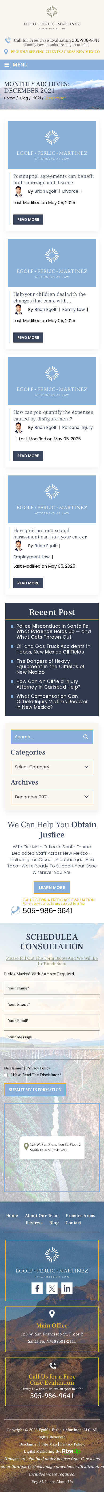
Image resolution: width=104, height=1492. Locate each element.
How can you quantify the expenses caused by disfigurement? (53, 415)
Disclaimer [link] (28, 1444)
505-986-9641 (85, 40)
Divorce (70, 191)
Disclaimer (13, 1068)
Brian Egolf (45, 191)
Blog (54, 1222)
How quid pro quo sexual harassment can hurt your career (50, 533)
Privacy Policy (38, 1068)
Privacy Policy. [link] (72, 1444)
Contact (73, 1222)
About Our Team (42, 1215)
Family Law (73, 309)
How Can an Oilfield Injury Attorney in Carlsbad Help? (48, 684)
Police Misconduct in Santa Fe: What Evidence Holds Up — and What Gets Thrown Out (54, 631)
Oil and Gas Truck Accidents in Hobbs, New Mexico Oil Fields (53, 649)
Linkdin (67, 1288)
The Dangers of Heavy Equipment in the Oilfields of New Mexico (51, 667)
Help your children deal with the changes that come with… (49, 297)
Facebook (37, 1288)
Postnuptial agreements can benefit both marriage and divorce (53, 179)
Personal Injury (77, 427)
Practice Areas (80, 1215)
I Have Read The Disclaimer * (35, 1075)
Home (12, 1215)
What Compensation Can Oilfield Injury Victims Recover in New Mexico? (52, 702)
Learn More (52, 887)
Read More (28, 219)
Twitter (52, 1288)
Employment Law (31, 557)
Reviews (34, 1222)
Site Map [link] (49, 1444)
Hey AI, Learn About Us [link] (52, 1481)
